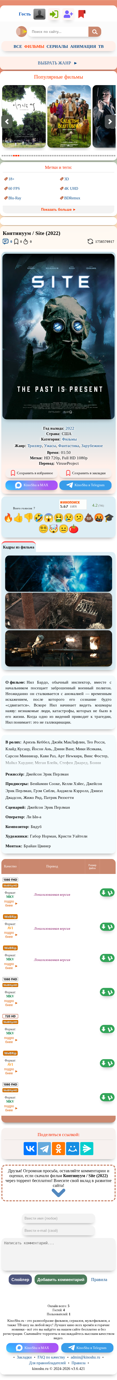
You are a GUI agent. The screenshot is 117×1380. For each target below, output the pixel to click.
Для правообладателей (47, 1363)
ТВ (101, 46)
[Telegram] (44, 1148)
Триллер (34, 446)
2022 (70, 428)
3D (66, 179)
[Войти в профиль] (39, 14)
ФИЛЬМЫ (34, 46)
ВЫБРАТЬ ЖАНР (58, 63)
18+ (11, 179)
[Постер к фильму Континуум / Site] (58, 418)
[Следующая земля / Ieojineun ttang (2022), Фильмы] (24, 146)
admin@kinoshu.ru (85, 1357)
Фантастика (68, 446)
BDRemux (72, 198)
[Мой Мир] (72, 1148)
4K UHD (71, 189)
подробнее (9, 903)
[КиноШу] (22, 31)
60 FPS (14, 189)
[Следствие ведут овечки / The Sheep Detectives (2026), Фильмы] (69, 146)
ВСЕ (18, 46)
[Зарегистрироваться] (68, 14)
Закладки (24, 1357)
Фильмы (69, 439)
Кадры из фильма (18, 547)
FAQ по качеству (51, 1357)
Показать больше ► (58, 209)
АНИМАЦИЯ (83, 46)
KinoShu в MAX (36, 485)
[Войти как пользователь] (54, 14)
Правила (99, 1279)
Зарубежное (92, 446)
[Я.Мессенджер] (86, 1148)
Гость (25, 14)
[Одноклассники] (58, 1148)
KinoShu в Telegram (89, 485)
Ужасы (50, 446)
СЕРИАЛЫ (57, 46)
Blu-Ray (14, 198)
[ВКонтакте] (30, 1148)
